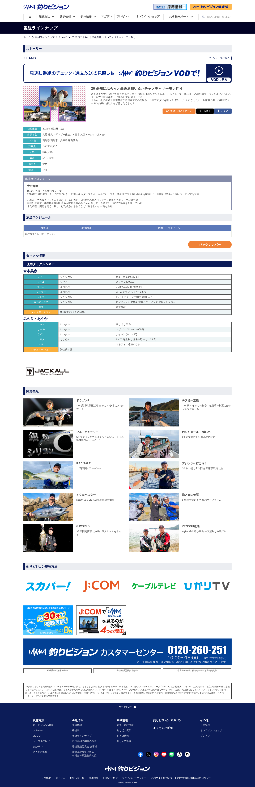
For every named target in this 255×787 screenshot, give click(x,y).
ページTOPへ (126, 706)
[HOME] (30, 17)
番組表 (75, 730)
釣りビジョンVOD (43, 725)
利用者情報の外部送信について (194, 777)
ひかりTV (38, 746)
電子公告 (60, 777)
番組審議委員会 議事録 (127, 670)
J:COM (37, 735)
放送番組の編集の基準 (57, 670)
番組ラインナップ (44, 37)
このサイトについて (162, 777)
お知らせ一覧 (77, 777)
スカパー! (38, 730)
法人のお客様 (40, 751)
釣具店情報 (123, 735)
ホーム (27, 37)
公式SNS (205, 725)
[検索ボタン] (203, 17)
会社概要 (46, 777)
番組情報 (77, 720)
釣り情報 (122, 720)
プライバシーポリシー (134, 777)
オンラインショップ (211, 730)
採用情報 (94, 777)
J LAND (63, 37)
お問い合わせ (110, 777)
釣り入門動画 (124, 741)
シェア (224, 110)
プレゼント (206, 735)
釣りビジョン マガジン (167, 720)
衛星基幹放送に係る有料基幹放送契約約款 (197, 670)
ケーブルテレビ (41, 741)
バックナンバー (210, 244)
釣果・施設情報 (125, 725)
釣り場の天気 (124, 730)
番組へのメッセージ (180, 110)
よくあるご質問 (163, 727)
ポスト (207, 111)
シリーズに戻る (221, 58)
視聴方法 (38, 720)
